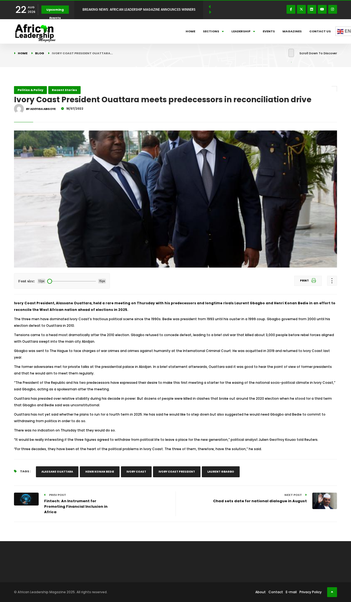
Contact (275, 592)
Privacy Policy (310, 592)
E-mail (291, 592)
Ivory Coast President (176, 472)
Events (269, 31)
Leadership (240, 31)
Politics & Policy (30, 90)
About (260, 592)
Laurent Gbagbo (220, 472)
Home (190, 31)
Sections (211, 31)
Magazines (292, 31)
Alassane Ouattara (57, 472)
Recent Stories (64, 90)
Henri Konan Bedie (99, 472)
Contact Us (320, 31)
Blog (39, 53)
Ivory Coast (136, 472)
